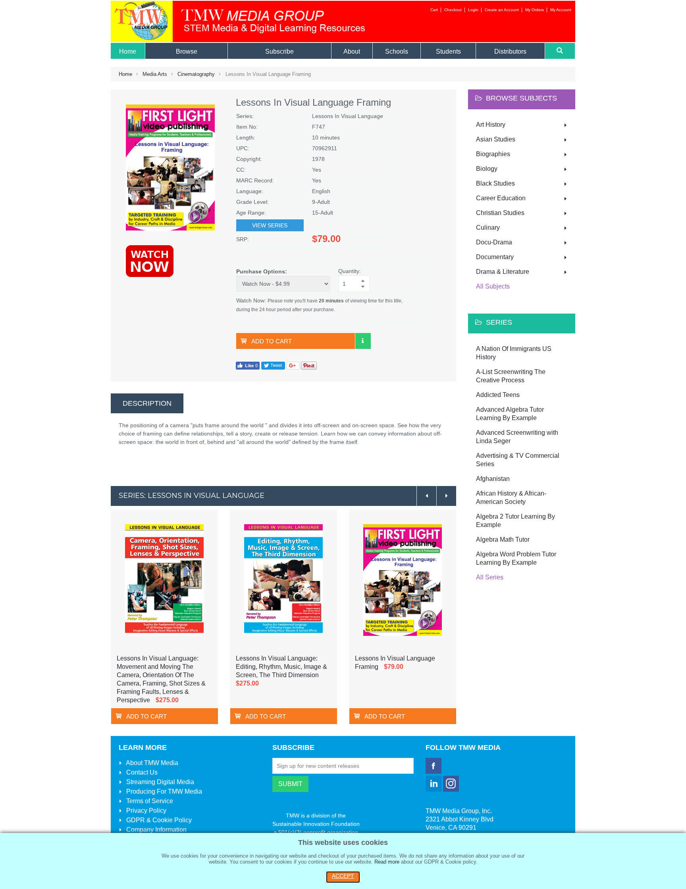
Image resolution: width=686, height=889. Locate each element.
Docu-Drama (494, 242)
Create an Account (502, 10)
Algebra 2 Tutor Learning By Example (515, 520)
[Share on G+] (293, 365)
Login (473, 10)
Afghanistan (493, 478)
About (151, 762)
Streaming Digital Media (159, 782)
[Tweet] (273, 365)
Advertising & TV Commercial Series (517, 459)
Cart (434, 10)
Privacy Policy (145, 810)
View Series (269, 225)
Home (125, 74)
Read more (386, 862)
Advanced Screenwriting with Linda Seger (517, 436)
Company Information (156, 829)
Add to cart (271, 341)
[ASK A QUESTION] (363, 341)
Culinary (488, 227)
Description (147, 403)
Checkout (453, 10)
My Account (560, 10)
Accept (343, 876)
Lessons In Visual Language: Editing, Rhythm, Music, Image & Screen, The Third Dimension (281, 666)
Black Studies (495, 183)
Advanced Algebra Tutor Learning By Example (510, 413)
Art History (490, 124)
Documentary (495, 257)
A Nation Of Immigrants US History (513, 352)
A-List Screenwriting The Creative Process (510, 375)
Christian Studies (500, 212)
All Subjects (493, 286)
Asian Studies (495, 139)
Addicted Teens (498, 394)
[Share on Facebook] (248, 365)
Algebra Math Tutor (503, 539)
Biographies (493, 154)
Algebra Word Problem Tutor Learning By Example (516, 558)
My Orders (534, 10)
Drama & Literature (502, 271)
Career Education (501, 198)
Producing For (163, 791)
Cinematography (196, 74)
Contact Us (141, 772)
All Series (489, 577)
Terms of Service (149, 801)
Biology (486, 168)
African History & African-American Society (511, 497)
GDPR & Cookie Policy (158, 820)
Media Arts (155, 74)
